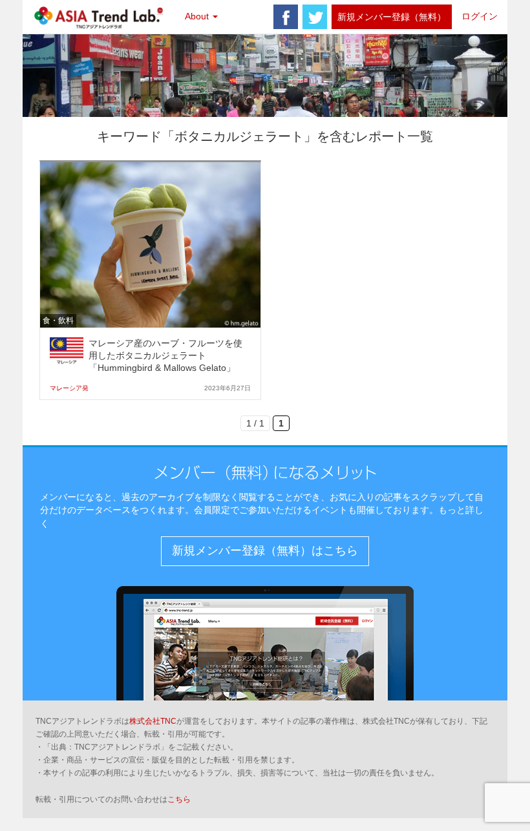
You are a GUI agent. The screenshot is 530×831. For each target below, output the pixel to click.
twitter (314, 17)
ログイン (479, 16)
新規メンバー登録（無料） (391, 17)
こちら (179, 799)
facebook (285, 17)
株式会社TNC (152, 721)
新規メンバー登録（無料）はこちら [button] (265, 550)
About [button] (198, 16)
